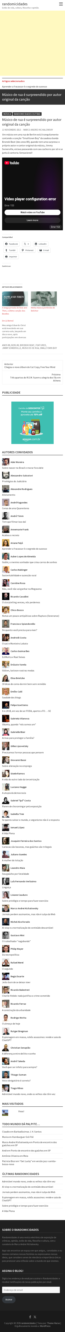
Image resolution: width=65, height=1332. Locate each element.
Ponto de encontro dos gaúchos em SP (31, 1150)
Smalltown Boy (48, 348)
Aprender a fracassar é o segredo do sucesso (24, 548)
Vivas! (21, 1111)
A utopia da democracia (14, 792)
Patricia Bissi (8, 1161)
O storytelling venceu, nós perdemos (21, 602)
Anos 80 (6, 345)
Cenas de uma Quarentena (15, 508)
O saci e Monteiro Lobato (15, 643)
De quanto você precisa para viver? (19, 630)
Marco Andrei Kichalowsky (38, 129)
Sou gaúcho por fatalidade (15, 873)
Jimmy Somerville (11, 348)
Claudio (6, 1131)
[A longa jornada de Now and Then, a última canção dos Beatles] (15, 298)
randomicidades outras (27, 114)
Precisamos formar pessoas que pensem (23, 752)
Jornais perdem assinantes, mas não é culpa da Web (28, 914)
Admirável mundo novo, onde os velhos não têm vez (28, 1094)
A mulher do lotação (12, 860)
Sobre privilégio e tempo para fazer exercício (25, 900)
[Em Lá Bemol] (16, 329)
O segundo (7, 968)
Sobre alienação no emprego (17, 765)
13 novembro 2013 (11, 129)
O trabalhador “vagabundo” (16, 941)
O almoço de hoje (11, 1023)
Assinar (8, 1299)
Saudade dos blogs (11, 697)
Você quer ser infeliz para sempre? (19, 1067)
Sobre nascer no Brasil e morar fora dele (22, 467)
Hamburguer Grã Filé (23, 1136)
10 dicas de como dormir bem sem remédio (24, 683)
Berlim (15, 345)
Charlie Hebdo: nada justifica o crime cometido (26, 995)
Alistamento (8, 494)
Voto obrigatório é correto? (16, 1080)
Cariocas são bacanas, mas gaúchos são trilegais (27, 846)
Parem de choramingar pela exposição (22, 806)
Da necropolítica (10, 954)
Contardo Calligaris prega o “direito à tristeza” (26, 87)
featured (41, 345)
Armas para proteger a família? (18, 737)
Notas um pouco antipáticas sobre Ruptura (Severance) (30, 615)
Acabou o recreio (10, 535)
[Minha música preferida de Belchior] (44, 298)
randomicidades (15, 4)
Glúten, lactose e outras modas (18, 670)
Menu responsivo (61, 4)
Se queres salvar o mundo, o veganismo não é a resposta (31, 819)
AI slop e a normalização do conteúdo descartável (27, 927)
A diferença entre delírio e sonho (19, 1053)
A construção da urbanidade (16, 1010)
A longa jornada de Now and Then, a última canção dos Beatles (14, 310)
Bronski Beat (27, 345)
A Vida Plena (8, 833)
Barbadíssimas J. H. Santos (28, 1131)
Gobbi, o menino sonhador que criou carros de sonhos (29, 562)
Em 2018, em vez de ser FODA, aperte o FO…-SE (26, 710)
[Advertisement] (32, 43)
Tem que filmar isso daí (14, 521)
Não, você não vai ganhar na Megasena (22, 588)
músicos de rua (30, 348)
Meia (25, 1155)
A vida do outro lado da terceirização (20, 779)
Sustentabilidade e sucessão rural (19, 575)
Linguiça (6, 887)
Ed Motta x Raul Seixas (13, 657)
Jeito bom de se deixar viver (16, 982)
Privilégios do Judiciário (14, 481)
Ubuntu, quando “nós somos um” (19, 724)
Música (7, 114)
